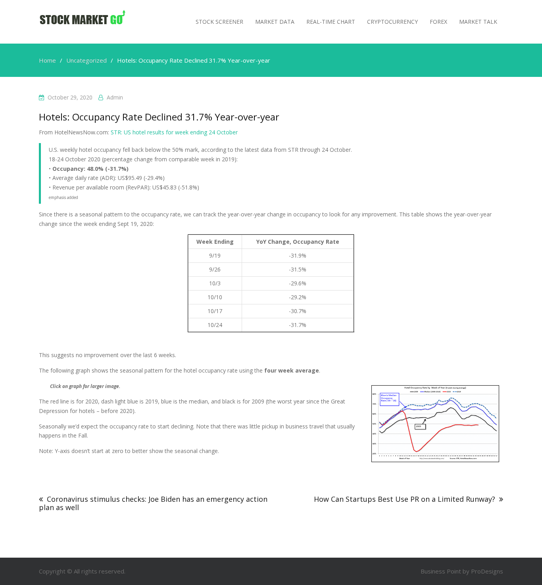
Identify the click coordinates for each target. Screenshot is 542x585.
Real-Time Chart (330, 21)
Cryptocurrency (392, 21)
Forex (438, 21)
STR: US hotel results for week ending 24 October (174, 132)
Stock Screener (219, 21)
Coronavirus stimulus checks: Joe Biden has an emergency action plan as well (153, 503)
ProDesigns (487, 571)
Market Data (274, 21)
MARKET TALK (478, 21)
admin (115, 97)
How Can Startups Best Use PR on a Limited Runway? (404, 499)
